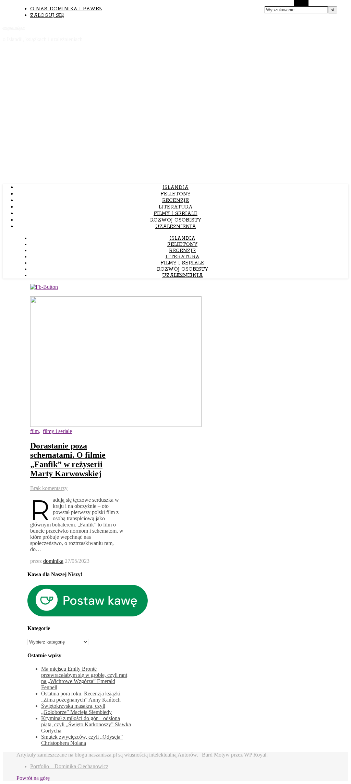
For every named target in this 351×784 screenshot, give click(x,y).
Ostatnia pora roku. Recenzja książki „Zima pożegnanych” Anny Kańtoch (81, 697)
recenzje (175, 200)
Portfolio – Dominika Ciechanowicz (69, 766)
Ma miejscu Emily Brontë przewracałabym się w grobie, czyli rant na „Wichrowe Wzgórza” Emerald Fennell (84, 678)
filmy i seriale (175, 214)
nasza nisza (14, 27)
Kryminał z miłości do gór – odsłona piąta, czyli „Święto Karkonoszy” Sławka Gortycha (86, 724)
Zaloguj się (47, 15)
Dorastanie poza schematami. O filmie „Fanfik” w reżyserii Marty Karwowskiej (68, 459)
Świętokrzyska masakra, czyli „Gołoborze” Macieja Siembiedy (76, 709)
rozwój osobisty (175, 220)
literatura (176, 207)
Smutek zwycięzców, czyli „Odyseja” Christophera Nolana (82, 740)
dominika (53, 561)
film (34, 431)
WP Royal (255, 755)
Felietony (175, 194)
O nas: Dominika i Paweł (66, 9)
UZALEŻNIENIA (175, 227)
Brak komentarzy (49, 488)
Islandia (175, 187)
